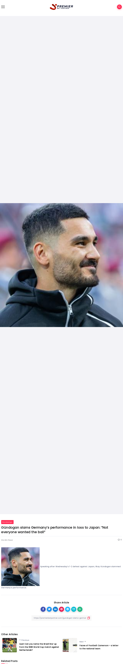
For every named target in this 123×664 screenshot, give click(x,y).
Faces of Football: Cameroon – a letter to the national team (99, 647)
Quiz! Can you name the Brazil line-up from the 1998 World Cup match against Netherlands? (39, 647)
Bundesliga (7, 522)
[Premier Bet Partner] (61, 6)
